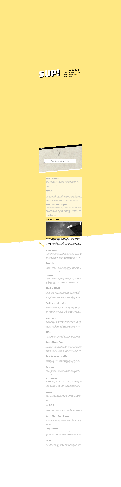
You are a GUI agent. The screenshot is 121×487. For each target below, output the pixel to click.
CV (70, 76)
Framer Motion (61, 244)
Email (66, 76)
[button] (60, 158)
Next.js (79, 238)
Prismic (52, 239)
